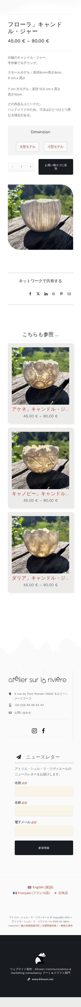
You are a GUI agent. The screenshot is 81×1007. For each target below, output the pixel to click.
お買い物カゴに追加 (56, 167)
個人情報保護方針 (30, 925)
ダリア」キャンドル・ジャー (43, 578)
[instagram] (34, 730)
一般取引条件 (66, 925)
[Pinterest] (61, 294)
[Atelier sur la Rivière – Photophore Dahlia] (40, 544)
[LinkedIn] (46, 294)
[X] (38, 294)
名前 (21, 783)
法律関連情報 (49, 925)
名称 (21, 802)
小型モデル (55, 147)
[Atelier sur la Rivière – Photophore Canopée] (40, 460)
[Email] (69, 294)
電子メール (25, 822)
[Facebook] (30, 294)
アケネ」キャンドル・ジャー (43, 409)
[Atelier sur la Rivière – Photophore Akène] (40, 376)
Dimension (40, 132)
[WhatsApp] (53, 294)
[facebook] (43, 730)
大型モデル (27, 147)
